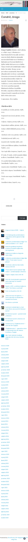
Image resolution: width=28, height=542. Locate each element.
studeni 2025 (5, 373)
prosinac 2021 (5, 515)
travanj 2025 (5, 394)
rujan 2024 (4, 415)
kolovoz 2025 (5, 382)
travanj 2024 (5, 430)
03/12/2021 (4, 20)
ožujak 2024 (4, 433)
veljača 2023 (5, 472)
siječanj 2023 (5, 475)
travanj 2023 (5, 466)
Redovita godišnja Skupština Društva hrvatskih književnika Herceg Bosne (14, 248)
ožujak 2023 (4, 469)
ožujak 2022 (4, 506)
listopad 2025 (5, 376)
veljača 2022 (5, 509)
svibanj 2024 (5, 427)
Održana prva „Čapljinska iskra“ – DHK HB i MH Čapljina (15, 324)
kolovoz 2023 (5, 454)
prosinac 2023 (5, 442)
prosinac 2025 (5, 370)
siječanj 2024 (5, 439)
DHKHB (9, 206)
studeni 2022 (5, 481)
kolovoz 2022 (5, 490)
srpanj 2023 (4, 457)
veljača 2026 (5, 364)
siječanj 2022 (5, 512)
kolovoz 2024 (5, 418)
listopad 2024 (5, 412)
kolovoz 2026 (5, 346)
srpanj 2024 (4, 421)
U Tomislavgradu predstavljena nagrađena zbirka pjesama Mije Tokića (14, 237)
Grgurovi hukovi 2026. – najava (14, 230)
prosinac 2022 (5, 478)
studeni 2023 (5, 445)
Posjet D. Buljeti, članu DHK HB (14, 275)
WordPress (11, 538)
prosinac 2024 (5, 406)
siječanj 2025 (5, 403)
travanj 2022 (5, 503)
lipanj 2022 (4, 497)
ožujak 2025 (4, 397)
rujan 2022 (4, 487)
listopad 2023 (5, 448)
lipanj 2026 (4, 352)
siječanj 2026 (5, 367)
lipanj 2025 (4, 388)
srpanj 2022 (4, 493)
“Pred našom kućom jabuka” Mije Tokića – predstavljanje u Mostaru (15, 271)
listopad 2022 (5, 484)
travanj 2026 (5, 358)
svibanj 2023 (5, 463)
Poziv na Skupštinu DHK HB (13, 291)
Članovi (11, 20)
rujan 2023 (4, 451)
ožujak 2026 (4, 361)
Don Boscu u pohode (11, 302)
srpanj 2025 (4, 385)
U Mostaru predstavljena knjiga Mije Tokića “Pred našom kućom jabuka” (16, 260)
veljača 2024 (5, 436)
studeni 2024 (5, 409)
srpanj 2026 (4, 349)
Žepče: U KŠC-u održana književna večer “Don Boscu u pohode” (15, 287)
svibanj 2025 (5, 391)
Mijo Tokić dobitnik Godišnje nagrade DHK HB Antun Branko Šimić (14, 337)
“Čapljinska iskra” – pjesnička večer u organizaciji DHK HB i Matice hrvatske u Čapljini (16, 330)
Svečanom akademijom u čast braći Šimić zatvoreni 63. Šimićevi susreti (15, 309)
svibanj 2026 (5, 355)
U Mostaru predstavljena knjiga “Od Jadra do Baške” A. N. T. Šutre (16, 242)
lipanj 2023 (4, 460)
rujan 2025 (4, 379)
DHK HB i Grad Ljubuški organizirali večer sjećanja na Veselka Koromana (15, 281)
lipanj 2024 (4, 424)
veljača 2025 (5, 400)
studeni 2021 (4, 518)
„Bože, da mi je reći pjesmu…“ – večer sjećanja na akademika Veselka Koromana (14, 297)
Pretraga (22, 218)
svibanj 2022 (5, 500)
